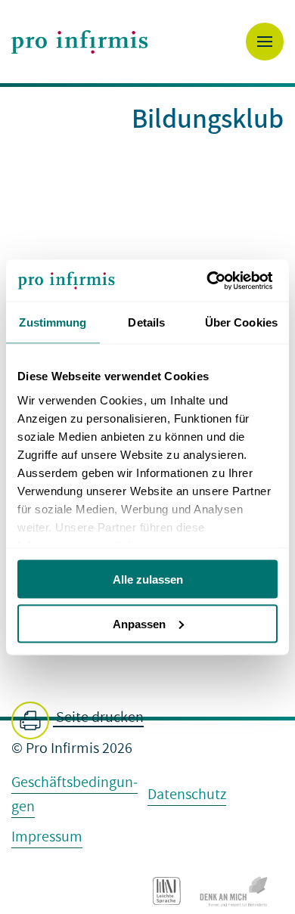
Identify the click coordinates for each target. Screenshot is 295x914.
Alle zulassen (148, 579)
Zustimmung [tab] (52, 322)
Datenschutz (187, 794)
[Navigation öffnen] (265, 41)
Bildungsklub (208, 117)
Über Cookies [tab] (241, 322)
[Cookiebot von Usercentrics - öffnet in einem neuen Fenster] (212, 280)
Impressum (46, 836)
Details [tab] (146, 322)
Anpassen (139, 623)
